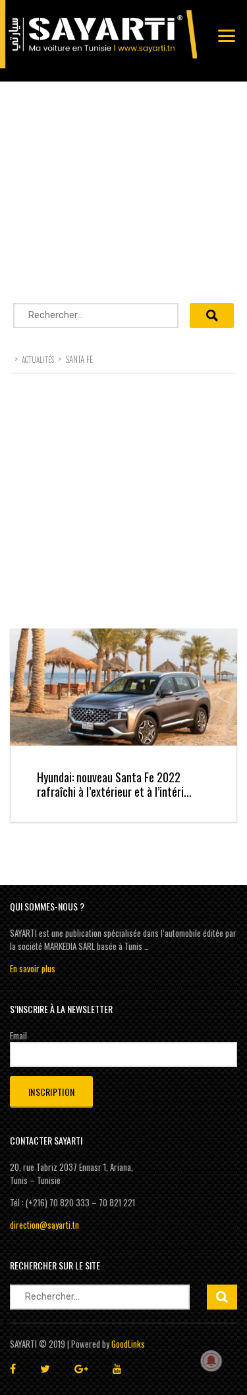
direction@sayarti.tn (44, 1224)
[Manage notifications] (211, 1360)
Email (18, 1035)
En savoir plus (32, 968)
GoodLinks (128, 1343)
